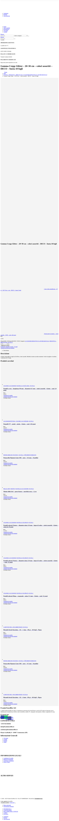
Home (4, 26)
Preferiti (5, 14)
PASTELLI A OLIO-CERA (22, 385)
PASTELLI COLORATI (22, 522)
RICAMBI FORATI (17, 627)
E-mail (15, 346)
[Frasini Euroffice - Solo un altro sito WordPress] (13, 24)
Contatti (5, 31)
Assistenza (5, 13)
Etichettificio (6, 29)
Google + (12, 346)
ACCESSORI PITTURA (9, 421)
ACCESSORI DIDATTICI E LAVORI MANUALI (37, 341)
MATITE (13, 488)
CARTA (5, 812)
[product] (30, 374)
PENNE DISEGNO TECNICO (10, 455)
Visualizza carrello (5, 802)
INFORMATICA (7, 809)
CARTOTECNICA (8, 627)
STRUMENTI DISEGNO (30, 455)
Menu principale (7, 805)
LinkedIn (7, 346)
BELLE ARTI (6, 488)
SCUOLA (10, 342)
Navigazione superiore (8, 806)
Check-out (12, 802)
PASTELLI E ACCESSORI (21, 488)
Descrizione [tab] (6, 350)
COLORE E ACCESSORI (9, 385)
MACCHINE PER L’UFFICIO (10, 811)
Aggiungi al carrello (5, 345)
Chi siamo (5, 30)
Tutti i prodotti (6, 28)
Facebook (3, 346)
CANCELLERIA (7, 810)
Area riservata (6, 16)
